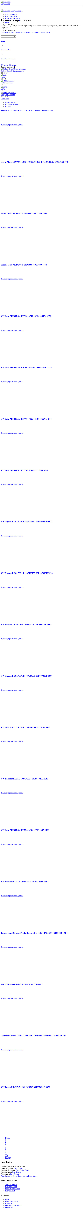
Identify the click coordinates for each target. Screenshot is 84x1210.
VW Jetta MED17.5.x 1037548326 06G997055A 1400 (25, 830)
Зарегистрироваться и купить (12, 125)
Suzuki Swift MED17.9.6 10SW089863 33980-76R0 (24, 213)
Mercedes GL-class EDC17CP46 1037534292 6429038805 (27, 110)
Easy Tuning (16, 11)
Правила (8, 1203)
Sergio (3, 89)
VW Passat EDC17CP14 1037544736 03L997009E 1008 (26, 624)
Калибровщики (11, 16)
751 (6, 1156)
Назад (7, 1138)
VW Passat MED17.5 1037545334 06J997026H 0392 (24, 779)
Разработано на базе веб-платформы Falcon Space (19, 1176)
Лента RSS (5, 99)
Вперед (8, 1158)
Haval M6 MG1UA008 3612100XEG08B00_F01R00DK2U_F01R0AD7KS (34, 162)
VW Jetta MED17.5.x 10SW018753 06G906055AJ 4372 (26, 316)
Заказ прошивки (11, 14)
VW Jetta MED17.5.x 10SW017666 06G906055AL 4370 (26, 419)
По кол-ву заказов (11, 104)
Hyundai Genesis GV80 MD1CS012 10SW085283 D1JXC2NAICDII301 (33, 1036)
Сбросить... (13, 65)
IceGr (3, 77)
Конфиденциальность (13, 1205)
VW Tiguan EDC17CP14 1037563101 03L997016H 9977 (27, 522)
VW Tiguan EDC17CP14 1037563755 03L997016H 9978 (27, 573)
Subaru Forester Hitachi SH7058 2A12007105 (21, 984)
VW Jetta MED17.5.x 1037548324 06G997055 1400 (24, 470)
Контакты (9, 1207)
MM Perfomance (7, 83)
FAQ (7, 22)
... (6, 1154)
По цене (8, 106)
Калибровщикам (11, 1201)
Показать (4, 65)
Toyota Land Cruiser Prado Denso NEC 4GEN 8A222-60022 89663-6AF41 (35, 933)
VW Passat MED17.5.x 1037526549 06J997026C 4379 (25, 1087)
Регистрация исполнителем (39, 32)
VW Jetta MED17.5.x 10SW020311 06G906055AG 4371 (26, 367)
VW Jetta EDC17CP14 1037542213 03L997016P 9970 (25, 727)
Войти (7, 32)
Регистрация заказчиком (19, 32)
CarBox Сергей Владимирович (12, 71)
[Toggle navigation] (22, 11)
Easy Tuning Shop (22, 1170)
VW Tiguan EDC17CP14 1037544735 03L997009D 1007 (26, 676)
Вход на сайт (10, 1191)
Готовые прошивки (12, 1189)
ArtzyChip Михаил (8, 95)
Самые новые (10, 102)
